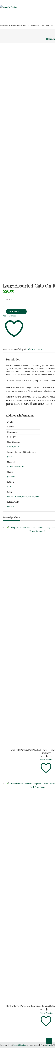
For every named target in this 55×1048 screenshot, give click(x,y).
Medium (10, 506)
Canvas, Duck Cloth (15, 466)
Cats (9, 486)
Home (3, 25)
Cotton (10, 446)
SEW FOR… (36, 25)
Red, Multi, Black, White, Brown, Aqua (23, 496)
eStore (48, 1045)
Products (24, 25)
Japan (9, 456)
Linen (39, 349)
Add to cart (15, 311)
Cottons (31, 349)
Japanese (11, 476)
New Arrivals (12, 25)
